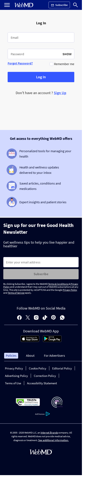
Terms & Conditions (58, 283)
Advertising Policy (16, 376)
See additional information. (53, 440)
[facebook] (19, 318)
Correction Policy (45, 376)
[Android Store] (52, 341)
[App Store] (30, 341)
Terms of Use (13, 383)
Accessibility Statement (42, 383)
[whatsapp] (62, 318)
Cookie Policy (37, 368)
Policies (11, 355)
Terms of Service (16, 292)
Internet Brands (49, 432)
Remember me (64, 64)
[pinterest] (53, 318)
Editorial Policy (62, 368)
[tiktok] (44, 318)
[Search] (75, 5)
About (30, 355)
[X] (28, 318)
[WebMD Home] (24, 5)
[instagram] (36, 318)
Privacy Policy (70, 289)
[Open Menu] (7, 5)
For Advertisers (54, 355)
